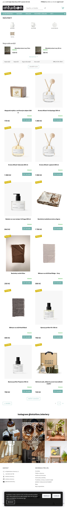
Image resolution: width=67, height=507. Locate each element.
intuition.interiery (9, 479)
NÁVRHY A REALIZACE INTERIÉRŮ (43, 482)
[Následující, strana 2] (59, 403)
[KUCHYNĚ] (33, 24)
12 (62, 403)
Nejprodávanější (26, 62)
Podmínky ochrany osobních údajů (44, 480)
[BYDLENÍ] (12, 24)
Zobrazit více (32, 56)
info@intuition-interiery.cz (12, 471)
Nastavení (10, 502)
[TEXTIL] (12, 33)
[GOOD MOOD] (54, 24)
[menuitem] (8, 13)
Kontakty (37, 471)
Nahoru (8, 403)
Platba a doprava (39, 473)
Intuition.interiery (9, 476)
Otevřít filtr (33, 66)
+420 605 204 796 (9, 474)
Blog (36, 484)
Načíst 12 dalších (33, 398)
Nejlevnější (7, 62)
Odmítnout (46, 496)
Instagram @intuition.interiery (33, 414)
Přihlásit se (44, 2)
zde (24, 498)
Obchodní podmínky (40, 478)
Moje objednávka (39, 486)
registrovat (60, 2)
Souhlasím (56, 496)
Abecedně (37, 62)
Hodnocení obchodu (40, 475)
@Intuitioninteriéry (10, 482)
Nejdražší (16, 62)
